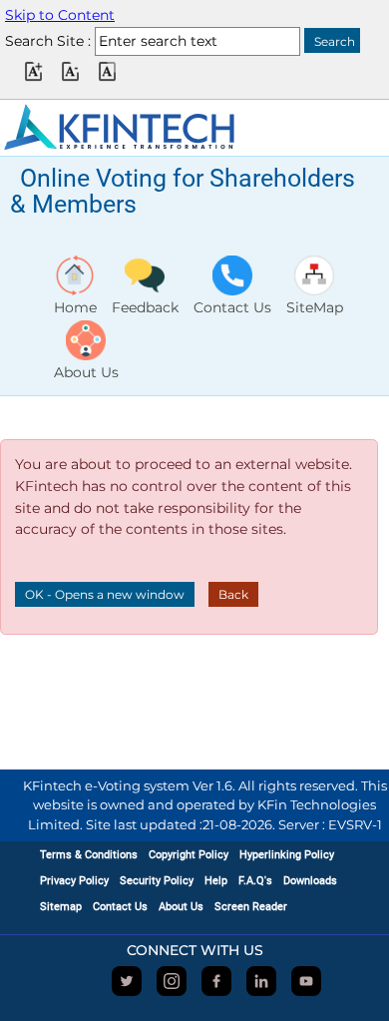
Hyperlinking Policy (286, 854)
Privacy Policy (74, 880)
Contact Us (120, 906)
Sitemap (61, 906)
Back (233, 594)
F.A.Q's (255, 880)
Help (215, 880)
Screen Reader (250, 906)
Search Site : (48, 41)
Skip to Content (60, 15)
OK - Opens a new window (105, 594)
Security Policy (157, 880)
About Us (181, 906)
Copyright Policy (188, 854)
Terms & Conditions (89, 854)
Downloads (310, 880)
